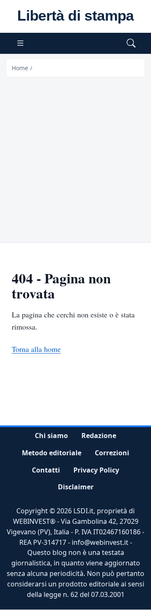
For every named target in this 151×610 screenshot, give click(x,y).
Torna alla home (36, 349)
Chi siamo (51, 435)
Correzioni (112, 452)
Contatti (46, 470)
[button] (131, 43)
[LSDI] (75, 16)
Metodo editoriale (51, 452)
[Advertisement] (75, 157)
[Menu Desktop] (20, 43)
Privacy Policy (96, 470)
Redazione (98, 435)
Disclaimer (76, 487)
